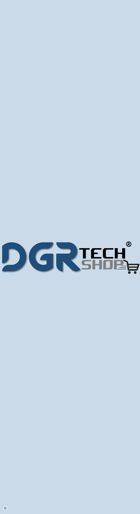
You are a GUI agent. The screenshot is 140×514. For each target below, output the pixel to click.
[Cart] (5, 508)
